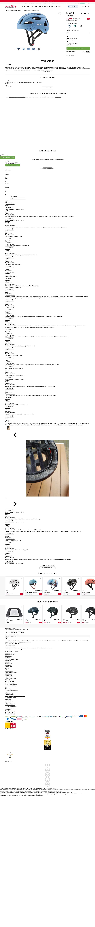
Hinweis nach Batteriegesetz (11, 690)
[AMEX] (8, 720)
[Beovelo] (55, 717)
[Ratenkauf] (13, 720)
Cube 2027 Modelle (9, 702)
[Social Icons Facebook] (47, 765)
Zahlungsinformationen (10, 654)
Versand (76, 20)
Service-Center (58, 97)
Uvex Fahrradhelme (9, 629)
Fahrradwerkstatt (9, 663)
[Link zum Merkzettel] (86, 6)
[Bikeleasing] (14, 717)
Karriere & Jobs (8, 675)
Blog (6, 669)
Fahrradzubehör (13, 10)
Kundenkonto (8, 660)
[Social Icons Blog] (47, 784)
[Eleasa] (39, 717)
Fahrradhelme (19, 10)
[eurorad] (63, 717)
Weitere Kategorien (9, 712)
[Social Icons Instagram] (47, 774)
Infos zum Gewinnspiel (47, 167)
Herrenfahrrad (8, 700)
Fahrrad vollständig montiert (41, 3)
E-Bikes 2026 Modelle (10, 703)
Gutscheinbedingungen (10, 694)
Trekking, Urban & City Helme (29, 10)
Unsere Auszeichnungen (10, 678)
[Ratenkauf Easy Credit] (19, 720)
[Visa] (81, 717)
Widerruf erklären (9, 693)
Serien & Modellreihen (10, 710)
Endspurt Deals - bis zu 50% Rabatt (47, 1)
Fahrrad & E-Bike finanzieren (11, 684)
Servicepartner (8, 665)
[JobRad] (8, 717)
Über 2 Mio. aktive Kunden (53, 3)
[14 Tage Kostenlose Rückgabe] (86, 52)
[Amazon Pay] (75, 717)
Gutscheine (66, 3)
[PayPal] (69, 717)
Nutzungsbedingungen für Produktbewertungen (15, 696)
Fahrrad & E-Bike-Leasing (10, 686)
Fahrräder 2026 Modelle (10, 705)
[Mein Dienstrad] (32, 717)
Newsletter (7, 662)
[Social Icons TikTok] (47, 779)
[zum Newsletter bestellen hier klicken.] (6, 638)
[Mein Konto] (83, 6)
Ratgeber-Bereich (9, 671)
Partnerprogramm (9, 677)
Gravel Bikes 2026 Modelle (11, 706)
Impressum (7, 691)
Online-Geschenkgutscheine (11, 672)
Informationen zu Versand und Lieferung (17, 97)
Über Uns (7, 668)
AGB (6, 687)
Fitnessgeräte (8, 709)
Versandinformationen (10, 653)
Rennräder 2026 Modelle (10, 708)
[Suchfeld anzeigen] (80, 6)
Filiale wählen (69, 44)
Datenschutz (8, 688)
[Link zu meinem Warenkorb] (89, 6)
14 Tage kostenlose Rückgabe (28, 3)
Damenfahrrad (8, 699)
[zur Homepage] (10, 6)
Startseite (7, 10)
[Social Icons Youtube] (47, 769)
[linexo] (59, 717)
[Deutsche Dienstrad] (26, 717)
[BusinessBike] (20, 717)
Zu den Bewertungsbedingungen (47, 168)
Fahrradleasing (8, 656)
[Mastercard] (85, 717)
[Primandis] (45, 717)
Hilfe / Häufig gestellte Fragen (11, 659)
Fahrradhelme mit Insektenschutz (20, 629)
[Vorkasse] (25, 720)
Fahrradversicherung (9, 683)
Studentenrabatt (8, 674)
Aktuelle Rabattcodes (9, 679)
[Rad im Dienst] (50, 717)
